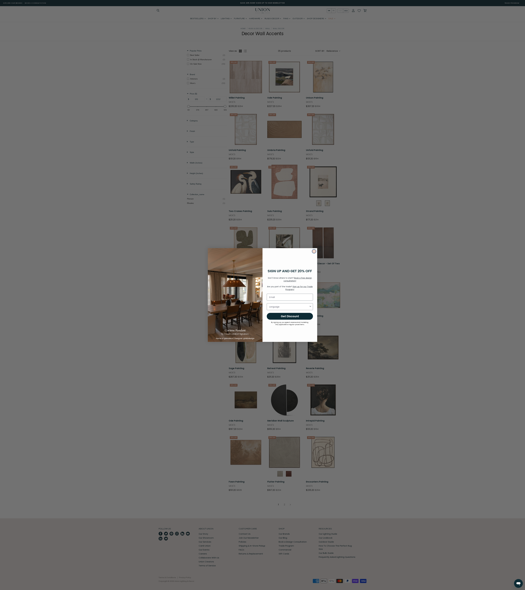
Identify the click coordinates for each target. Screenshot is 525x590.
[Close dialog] (314, 251)
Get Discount (290, 316)
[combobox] (289, 306)
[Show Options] (310, 306)
